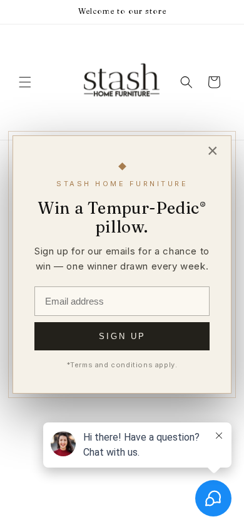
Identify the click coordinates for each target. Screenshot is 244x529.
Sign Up (122, 336)
